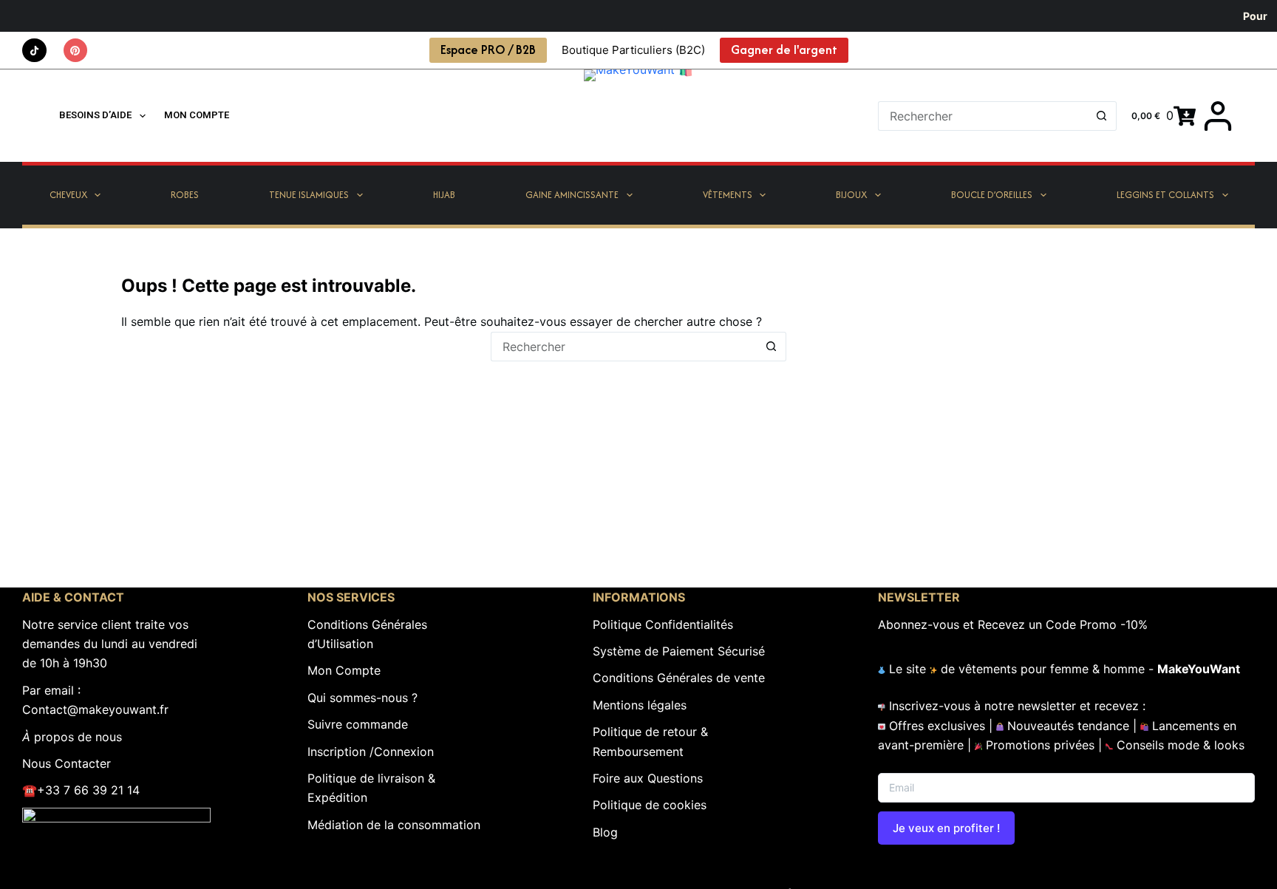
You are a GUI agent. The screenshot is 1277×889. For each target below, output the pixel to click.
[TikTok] (34, 50)
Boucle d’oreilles (991, 195)
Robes (185, 195)
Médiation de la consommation (393, 824)
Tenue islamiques (309, 195)
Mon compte (196, 114)
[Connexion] (1218, 116)
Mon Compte (344, 670)
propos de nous (72, 736)
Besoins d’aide (95, 114)
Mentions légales (640, 705)
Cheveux (68, 195)
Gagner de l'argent (784, 49)
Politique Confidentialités (663, 624)
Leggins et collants (1165, 195)
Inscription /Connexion (370, 751)
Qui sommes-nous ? (362, 697)
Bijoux (851, 195)
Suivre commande (357, 724)
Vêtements (727, 195)
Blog (605, 832)
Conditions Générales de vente (679, 677)
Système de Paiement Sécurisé (679, 651)
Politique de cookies (649, 804)
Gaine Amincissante (572, 195)
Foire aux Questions (648, 778)
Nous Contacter (66, 763)
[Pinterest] (76, 50)
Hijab (444, 195)
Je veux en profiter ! (946, 828)
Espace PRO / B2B (488, 49)
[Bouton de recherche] (1102, 116)
